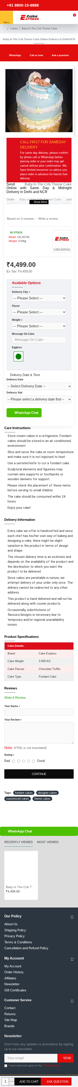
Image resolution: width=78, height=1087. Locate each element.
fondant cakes (24, 792)
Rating (8, 754)
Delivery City (20, 291)
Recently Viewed (18, 842)
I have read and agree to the (34, 1065)
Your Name (11, 706)
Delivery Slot (14, 392)
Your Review (12, 719)
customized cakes (17, 798)
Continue (39, 774)
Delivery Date (14, 379)
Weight (16, 319)
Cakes (14, 28)
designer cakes (47, 792)
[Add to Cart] (7, 896)
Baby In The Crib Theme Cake (48, 184)
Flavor (16, 305)
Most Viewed (47, 842)
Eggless (17, 347)
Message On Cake (23, 333)
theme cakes (42, 798)
